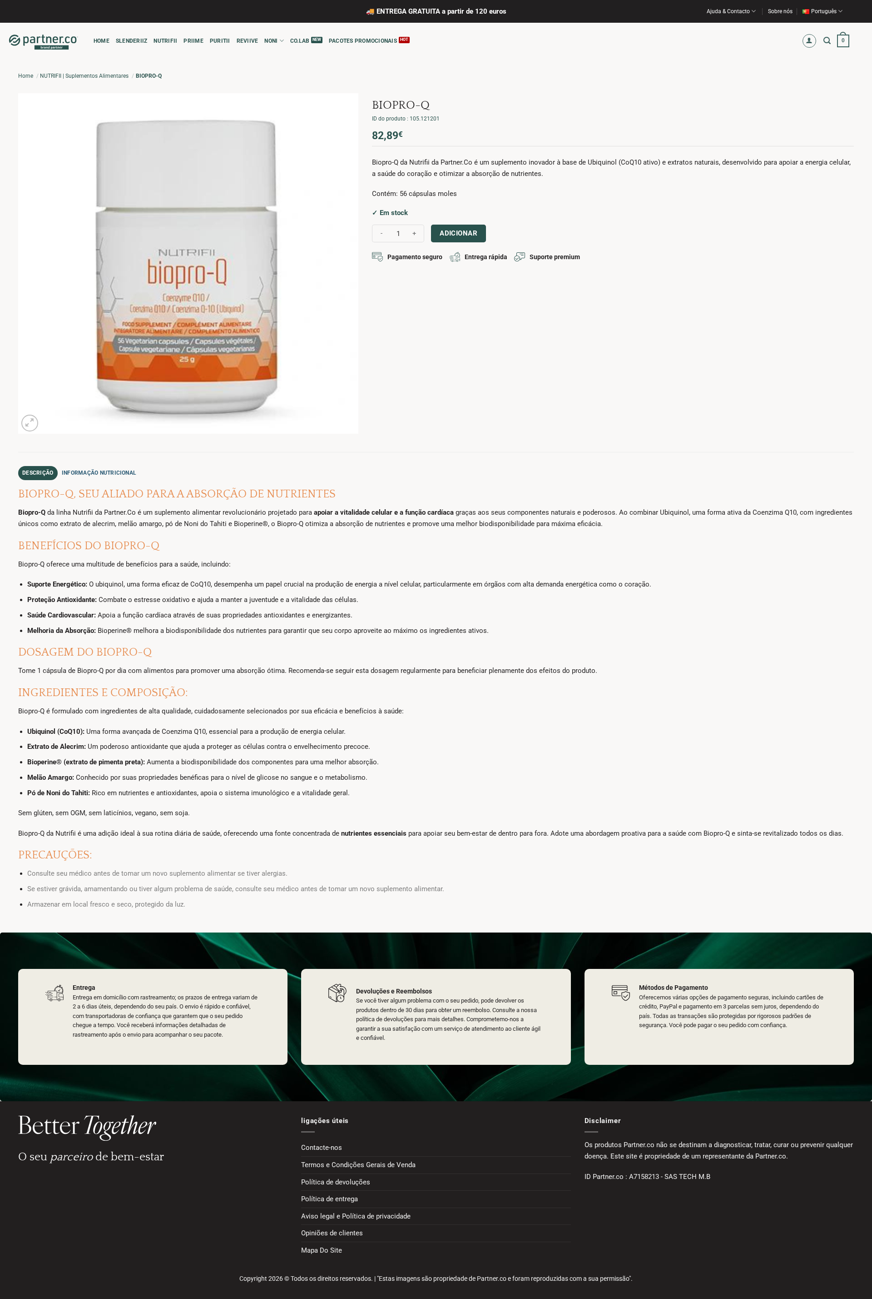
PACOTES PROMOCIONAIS (363, 41)
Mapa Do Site (321, 1250)
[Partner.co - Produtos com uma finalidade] (43, 41)
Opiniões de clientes (332, 1233)
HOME (101, 41)
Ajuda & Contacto (728, 11)
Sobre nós (780, 11)
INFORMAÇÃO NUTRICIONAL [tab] (99, 473)
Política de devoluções (335, 1182)
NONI (270, 41)
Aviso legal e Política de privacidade (356, 1216)
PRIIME (193, 41)
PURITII (220, 41)
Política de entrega (329, 1199)
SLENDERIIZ (131, 41)
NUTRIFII (165, 41)
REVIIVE (247, 41)
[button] (810, 41)
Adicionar (458, 233)
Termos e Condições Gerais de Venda (358, 1165)
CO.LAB (299, 41)
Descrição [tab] (37, 473)
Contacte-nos (321, 1148)
